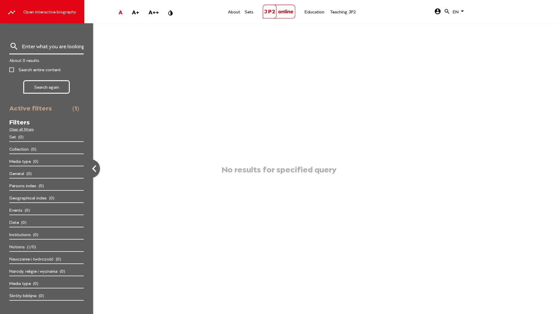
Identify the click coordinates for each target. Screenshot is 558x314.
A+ (135, 11)
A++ (154, 11)
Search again (46, 87)
